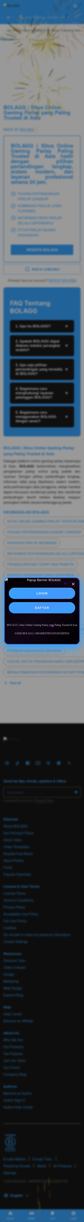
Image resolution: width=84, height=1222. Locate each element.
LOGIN (42, 593)
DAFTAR (42, 607)
